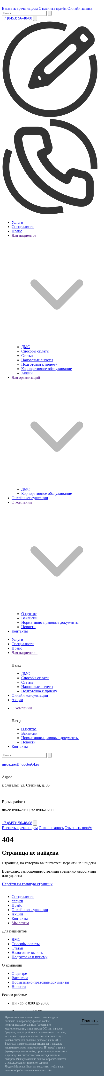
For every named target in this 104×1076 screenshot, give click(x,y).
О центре (29, 614)
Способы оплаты (35, 351)
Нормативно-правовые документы (50, 622)
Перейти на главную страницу (27, 884)
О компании (22, 708)
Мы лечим (20, 923)
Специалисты (23, 227)
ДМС (25, 347)
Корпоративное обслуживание (46, 369)
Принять (90, 1021)
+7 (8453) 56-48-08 (17, 18)
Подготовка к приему (39, 364)
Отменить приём (53, 8)
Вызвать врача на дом (20, 8)
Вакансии (29, 618)
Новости (28, 627)
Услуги (17, 222)
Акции (27, 373)
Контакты (20, 631)
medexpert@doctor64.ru (20, 764)
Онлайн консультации (30, 498)
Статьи (27, 355)
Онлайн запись (79, 8)
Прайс (17, 231)
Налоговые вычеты (37, 360)
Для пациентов (24, 653)
